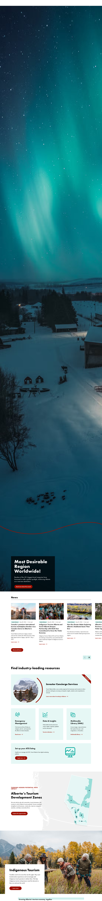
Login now (20, 758)
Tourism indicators (47, 732)
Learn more (14, 642)
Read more (18, 734)
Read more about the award (23, 586)
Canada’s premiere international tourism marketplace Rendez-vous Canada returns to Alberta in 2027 (23, 627)
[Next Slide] (89, 657)
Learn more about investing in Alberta (56, 696)
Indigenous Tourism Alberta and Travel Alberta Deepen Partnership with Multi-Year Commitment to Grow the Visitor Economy (50, 628)
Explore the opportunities (19, 813)
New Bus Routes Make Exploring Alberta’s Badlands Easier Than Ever (79, 626)
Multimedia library (75, 734)
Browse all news (17, 650)
